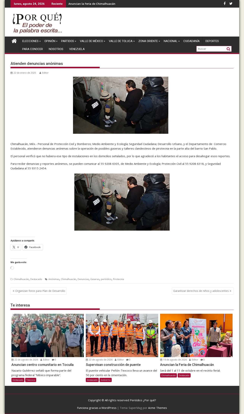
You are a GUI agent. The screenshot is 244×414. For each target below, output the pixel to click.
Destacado (36, 279)
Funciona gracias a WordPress (96, 408)
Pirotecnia (118, 279)
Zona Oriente (148, 41)
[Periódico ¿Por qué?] (14, 40)
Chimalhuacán (21, 279)
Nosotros (56, 49)
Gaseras (94, 279)
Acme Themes (157, 408)
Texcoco (30, 379)
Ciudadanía (191, 41)
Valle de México (91, 41)
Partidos (67, 41)
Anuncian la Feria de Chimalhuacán (91, 4)
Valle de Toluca (120, 41)
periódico (106, 279)
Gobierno (106, 379)
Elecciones (30, 41)
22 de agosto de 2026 (26, 359)
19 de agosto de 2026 (175, 359)
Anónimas (53, 279)
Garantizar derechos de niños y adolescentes (201, 291)
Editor (45, 72)
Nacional (170, 41)
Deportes (212, 41)
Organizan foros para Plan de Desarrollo (40, 291)
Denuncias (83, 279)
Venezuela (77, 49)
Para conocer (32, 49)
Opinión (49, 41)
